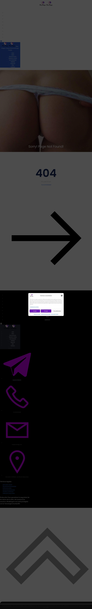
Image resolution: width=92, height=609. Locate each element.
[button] (61, 295)
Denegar (46, 311)
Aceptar (35, 311)
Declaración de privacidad (45, 314)
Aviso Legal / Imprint (54, 314)
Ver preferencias (57, 311)
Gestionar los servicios (34, 306)
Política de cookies (37, 314)
